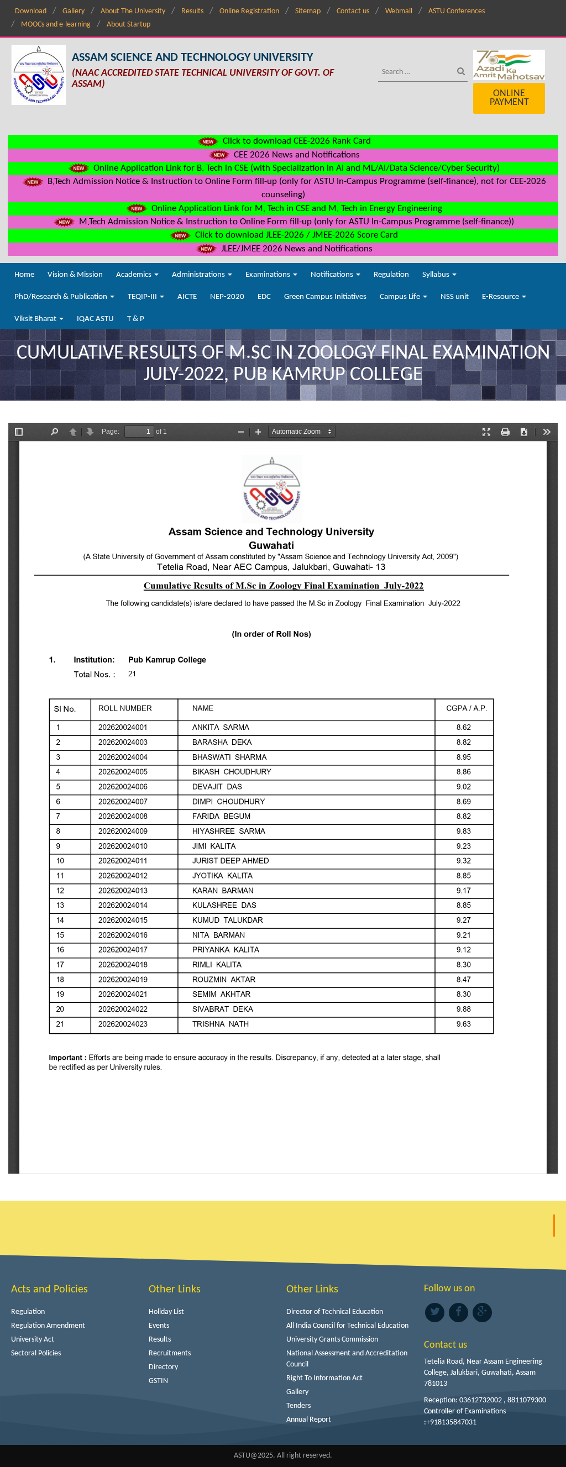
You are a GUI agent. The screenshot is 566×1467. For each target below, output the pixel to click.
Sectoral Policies (36, 1353)
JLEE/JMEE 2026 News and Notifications (296, 249)
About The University (133, 11)
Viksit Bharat (36, 319)
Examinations (268, 275)
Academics (134, 275)
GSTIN (158, 1381)
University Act (32, 1339)
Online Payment (509, 98)
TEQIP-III (143, 297)
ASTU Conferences (456, 11)
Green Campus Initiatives (325, 297)
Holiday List (166, 1312)
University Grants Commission (332, 1339)
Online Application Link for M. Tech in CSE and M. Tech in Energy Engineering (295, 208)
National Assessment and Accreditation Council (346, 1359)
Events (159, 1326)
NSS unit (455, 297)
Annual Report (308, 1420)
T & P (135, 319)
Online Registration (249, 11)
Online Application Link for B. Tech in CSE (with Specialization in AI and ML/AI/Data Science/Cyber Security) (295, 168)
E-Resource (501, 297)
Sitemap (308, 11)
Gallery (73, 11)
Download (30, 11)
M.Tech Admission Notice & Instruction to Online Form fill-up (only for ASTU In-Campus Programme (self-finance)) (295, 222)
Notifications (333, 275)
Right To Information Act (324, 1378)
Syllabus (436, 275)
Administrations (199, 275)
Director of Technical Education (334, 1312)
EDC (264, 297)
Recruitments (170, 1353)
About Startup (128, 24)
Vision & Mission (75, 275)
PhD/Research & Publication (61, 297)
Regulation (391, 275)
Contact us (353, 11)
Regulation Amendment (48, 1326)
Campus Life (401, 297)
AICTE (187, 297)
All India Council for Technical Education (347, 1326)
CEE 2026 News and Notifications (296, 155)
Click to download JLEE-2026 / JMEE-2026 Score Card (295, 235)
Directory (163, 1367)
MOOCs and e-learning (56, 24)
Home (24, 275)
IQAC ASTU (95, 319)
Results (192, 11)
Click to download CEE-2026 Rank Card (296, 141)
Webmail (398, 11)
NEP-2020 (227, 297)
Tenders (298, 1406)
